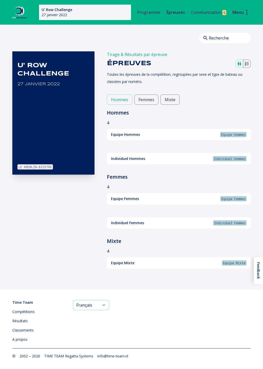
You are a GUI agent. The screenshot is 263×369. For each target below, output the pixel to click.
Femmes (146, 99)
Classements (23, 330)
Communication (208, 12)
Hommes (119, 99)
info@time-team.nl (112, 356)
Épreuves (175, 12)
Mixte (170, 99)
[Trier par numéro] (247, 64)
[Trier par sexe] (239, 64)
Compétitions (23, 311)
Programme (148, 12)
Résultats (20, 320)
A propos (19, 339)
